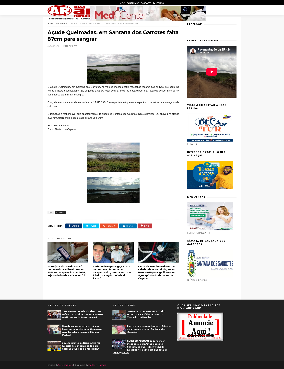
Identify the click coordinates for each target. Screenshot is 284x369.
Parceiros (158, 3)
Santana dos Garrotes (139, 3)
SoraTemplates (65, 365)
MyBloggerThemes (97, 365)
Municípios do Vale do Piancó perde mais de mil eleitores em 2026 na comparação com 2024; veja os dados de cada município (66, 271)
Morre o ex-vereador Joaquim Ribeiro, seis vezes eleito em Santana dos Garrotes (149, 329)
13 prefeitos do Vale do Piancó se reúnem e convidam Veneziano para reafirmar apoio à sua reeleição (82, 314)
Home (50, 23)
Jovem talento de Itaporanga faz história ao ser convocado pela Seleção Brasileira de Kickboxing (81, 346)
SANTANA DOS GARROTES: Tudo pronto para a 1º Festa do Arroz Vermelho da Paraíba (146, 314)
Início (122, 3)
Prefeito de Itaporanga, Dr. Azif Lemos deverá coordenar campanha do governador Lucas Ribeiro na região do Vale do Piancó (112, 272)
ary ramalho (62, 23)
